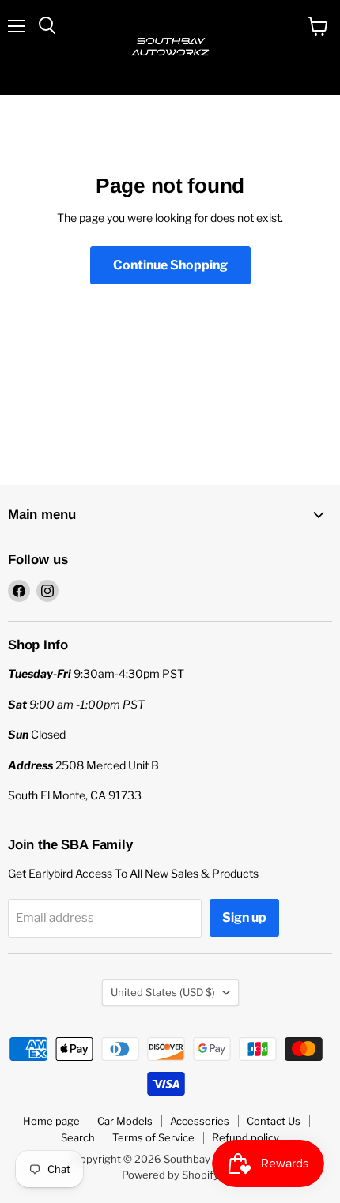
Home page (51, 1121)
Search (78, 1137)
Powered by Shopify (170, 1174)
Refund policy (245, 1137)
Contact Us (273, 1121)
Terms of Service (153, 1137)
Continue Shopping (170, 265)
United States (163, 992)
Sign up (244, 917)
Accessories (199, 1121)
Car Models (125, 1121)
